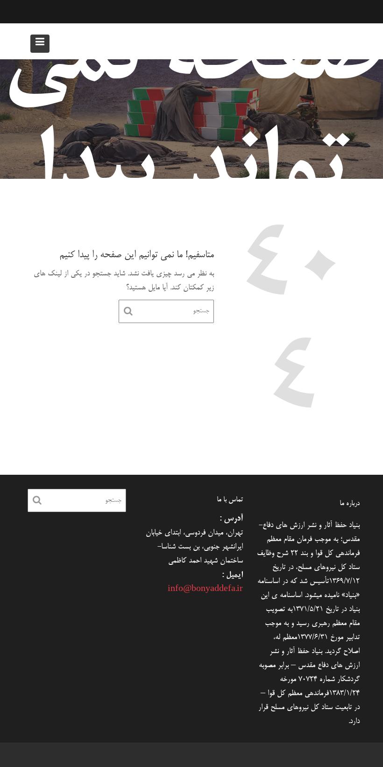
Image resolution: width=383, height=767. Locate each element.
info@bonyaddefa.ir (205, 589)
